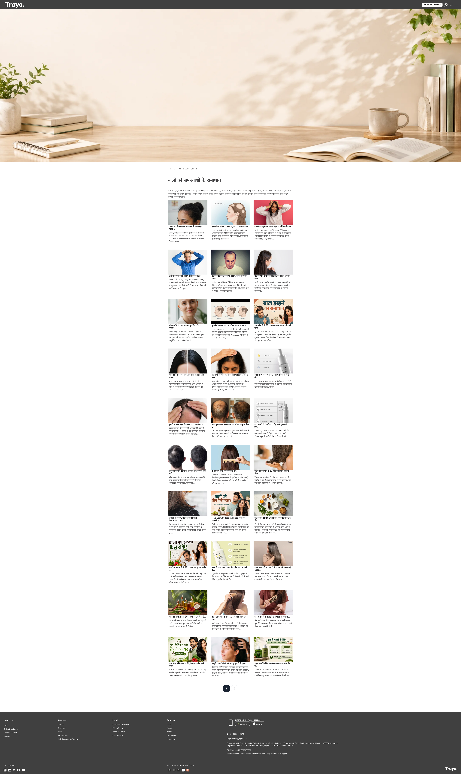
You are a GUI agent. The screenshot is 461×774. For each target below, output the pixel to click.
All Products (63, 735)
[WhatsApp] (446, 4)
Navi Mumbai (172, 735)
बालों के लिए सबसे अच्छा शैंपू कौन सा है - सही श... (229, 568)
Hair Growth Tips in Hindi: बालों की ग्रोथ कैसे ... (228, 519)
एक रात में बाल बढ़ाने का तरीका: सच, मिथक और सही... (187, 472)
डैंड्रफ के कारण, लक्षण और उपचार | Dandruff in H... (183, 519)
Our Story (62, 728)
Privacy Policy (117, 728)
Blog (60, 732)
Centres (171, 720)
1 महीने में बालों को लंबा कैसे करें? (224, 471)
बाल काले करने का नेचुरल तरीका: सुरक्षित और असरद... (186, 376)
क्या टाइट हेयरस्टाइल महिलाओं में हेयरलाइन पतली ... (185, 227)
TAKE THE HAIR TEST (432, 5)
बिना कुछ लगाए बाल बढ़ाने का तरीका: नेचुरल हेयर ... (230, 425)
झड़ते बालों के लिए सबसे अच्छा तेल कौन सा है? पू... (272, 664)
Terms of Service (118, 732)
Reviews (7, 736)
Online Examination (11, 729)
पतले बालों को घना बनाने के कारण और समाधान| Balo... (273, 568)
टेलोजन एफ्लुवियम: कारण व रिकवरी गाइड (184, 276)
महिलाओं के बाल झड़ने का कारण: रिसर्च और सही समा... (230, 376)
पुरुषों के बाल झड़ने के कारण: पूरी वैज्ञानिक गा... (186, 424)
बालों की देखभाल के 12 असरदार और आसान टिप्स (272, 472)
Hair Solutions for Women (68, 739)
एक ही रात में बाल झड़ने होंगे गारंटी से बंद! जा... (272, 617)
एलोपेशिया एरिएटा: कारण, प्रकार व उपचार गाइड (230, 226)
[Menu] (456, 5)
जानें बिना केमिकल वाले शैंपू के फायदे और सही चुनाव (186, 664)
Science (61, 724)
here (257, 754)
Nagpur (170, 728)
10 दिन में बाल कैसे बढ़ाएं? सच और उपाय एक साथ (229, 618)
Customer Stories (10, 733)
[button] (450, 4)
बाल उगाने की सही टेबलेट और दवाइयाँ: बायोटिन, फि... (273, 519)
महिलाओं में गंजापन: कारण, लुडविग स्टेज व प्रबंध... (185, 326)
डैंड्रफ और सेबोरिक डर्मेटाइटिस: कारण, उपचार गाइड (272, 277)
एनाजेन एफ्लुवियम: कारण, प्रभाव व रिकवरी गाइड (273, 226)
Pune (169, 724)
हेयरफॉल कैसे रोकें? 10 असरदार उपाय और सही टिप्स (273, 326)
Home (172, 169)
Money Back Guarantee (121, 724)
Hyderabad (171, 739)
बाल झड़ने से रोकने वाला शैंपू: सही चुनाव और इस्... (271, 425)
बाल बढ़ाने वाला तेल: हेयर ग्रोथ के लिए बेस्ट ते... (187, 617)
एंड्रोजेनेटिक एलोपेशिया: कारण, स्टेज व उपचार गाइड (229, 277)
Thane (169, 732)
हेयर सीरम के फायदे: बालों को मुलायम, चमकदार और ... (272, 376)
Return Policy (117, 735)
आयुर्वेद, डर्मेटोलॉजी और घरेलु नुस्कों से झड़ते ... (230, 663)
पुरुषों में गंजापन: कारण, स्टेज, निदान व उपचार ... (230, 325)
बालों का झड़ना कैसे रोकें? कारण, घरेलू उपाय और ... (187, 568)
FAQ (5, 725)
